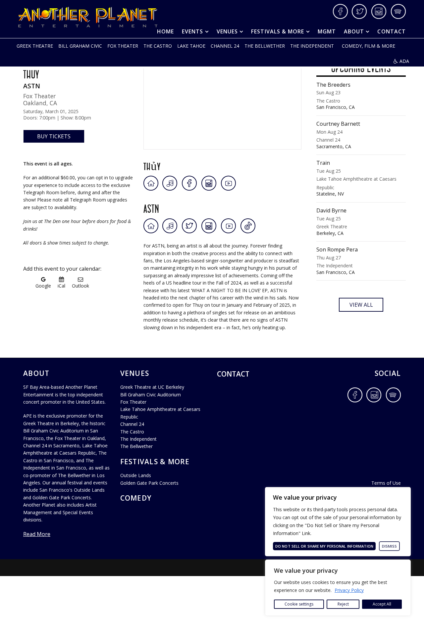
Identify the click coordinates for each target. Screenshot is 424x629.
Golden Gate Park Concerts (149, 483)
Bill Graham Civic (80, 46)
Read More (36, 534)
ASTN (151, 207)
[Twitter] (189, 226)
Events (192, 31)
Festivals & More (277, 31)
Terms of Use (386, 483)
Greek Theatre (35, 46)
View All (361, 304)
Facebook (340, 11)
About (354, 31)
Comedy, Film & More (368, 46)
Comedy (136, 498)
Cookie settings (299, 604)
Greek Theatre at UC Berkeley (152, 387)
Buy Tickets (54, 136)
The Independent (312, 46)
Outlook (80, 285)
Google (43, 285)
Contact (391, 31)
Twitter (360, 11)
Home (165, 31)
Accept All (382, 604)
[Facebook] (189, 183)
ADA (404, 61)
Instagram (379, 11)
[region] (338, 588)
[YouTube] (228, 183)
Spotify (398, 11)
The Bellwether (264, 46)
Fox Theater (122, 46)
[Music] (170, 183)
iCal (61, 285)
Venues (227, 31)
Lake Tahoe (191, 46)
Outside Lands (135, 475)
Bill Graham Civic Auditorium (150, 394)
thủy (152, 165)
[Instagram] (209, 183)
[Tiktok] (248, 226)
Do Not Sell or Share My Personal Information (324, 546)
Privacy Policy (349, 590)
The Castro (157, 46)
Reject (343, 604)
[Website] (151, 183)
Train (356, 178)
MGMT (327, 31)
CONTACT (233, 374)
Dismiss (389, 546)
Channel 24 (225, 46)
